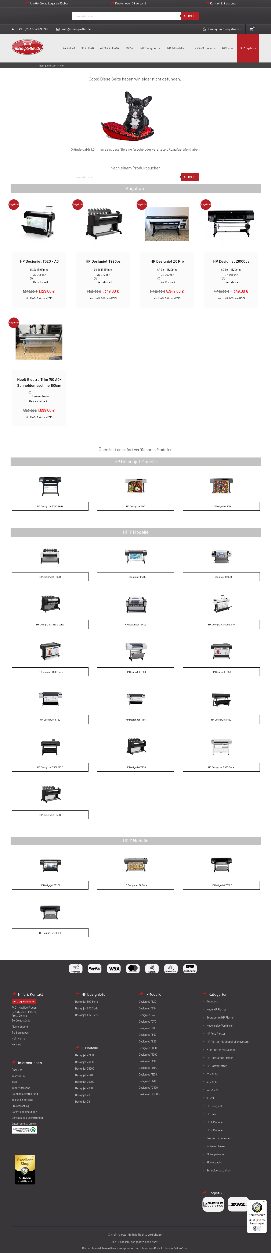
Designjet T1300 (148, 1061)
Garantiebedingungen (24, 1111)
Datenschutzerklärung (25, 1093)
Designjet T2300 (148, 1087)
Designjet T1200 (148, 1054)
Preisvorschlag (20, 1105)
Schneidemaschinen (218, 1170)
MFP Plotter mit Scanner (221, 1049)
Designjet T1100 (148, 1048)
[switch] (257, 1228)
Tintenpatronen (215, 1154)
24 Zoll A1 (69, 48)
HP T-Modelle (175, 48)
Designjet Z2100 (84, 1055)
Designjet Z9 (82, 1101)
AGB (14, 1082)
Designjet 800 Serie (86, 1008)
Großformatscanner (218, 1138)
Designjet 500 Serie (86, 1001)
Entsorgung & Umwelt (24, 1123)
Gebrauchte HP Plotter (220, 1017)
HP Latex (228, 48)
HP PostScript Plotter (219, 1057)
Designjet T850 (147, 1034)
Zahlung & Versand (22, 1099)
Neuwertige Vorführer (219, 1025)
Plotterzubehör (21, 1026)
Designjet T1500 (148, 1067)
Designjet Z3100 (84, 1062)
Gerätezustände (21, 1020)
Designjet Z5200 (84, 1068)
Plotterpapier (214, 1162)
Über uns (17, 1069)
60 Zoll (130, 48)
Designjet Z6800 (84, 1088)
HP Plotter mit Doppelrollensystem (227, 1041)
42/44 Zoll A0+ (109, 48)
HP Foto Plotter (215, 1033)
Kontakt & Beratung (222, 3)
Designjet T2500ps (149, 1094)
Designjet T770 (147, 1021)
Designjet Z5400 (84, 1075)
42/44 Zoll (212, 1090)
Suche (190, 16)
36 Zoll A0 (87, 48)
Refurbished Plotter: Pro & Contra (24, 1013)
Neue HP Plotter (216, 1009)
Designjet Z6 (82, 1095)
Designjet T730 (147, 1015)
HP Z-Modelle (203, 48)
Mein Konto (18, 1038)
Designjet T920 (147, 1041)
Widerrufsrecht (21, 1087)
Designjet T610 (147, 1008)
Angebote (250, 48)
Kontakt (16, 1044)
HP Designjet (148, 48)
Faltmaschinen (215, 1146)
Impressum (18, 1076)
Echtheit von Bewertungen (28, 1117)
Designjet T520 (147, 1001)
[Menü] (264, 1202)
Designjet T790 (147, 1028)
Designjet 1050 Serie (87, 1015)
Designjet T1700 (148, 1081)
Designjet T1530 (148, 1074)
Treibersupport (20, 1032)
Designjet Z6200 (84, 1081)
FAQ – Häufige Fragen (24, 1007)
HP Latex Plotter (216, 1065)
